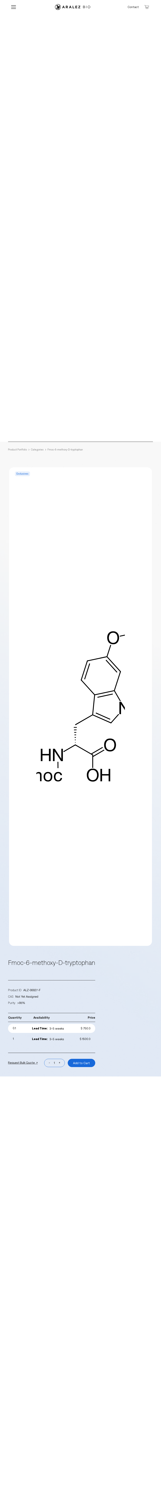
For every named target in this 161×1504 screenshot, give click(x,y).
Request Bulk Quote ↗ (23, 1062)
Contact (133, 7)
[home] (72, 7)
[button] (16, 7)
